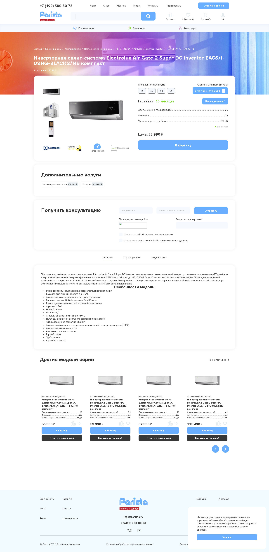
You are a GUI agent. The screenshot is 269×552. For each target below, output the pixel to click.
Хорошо (226, 537)
